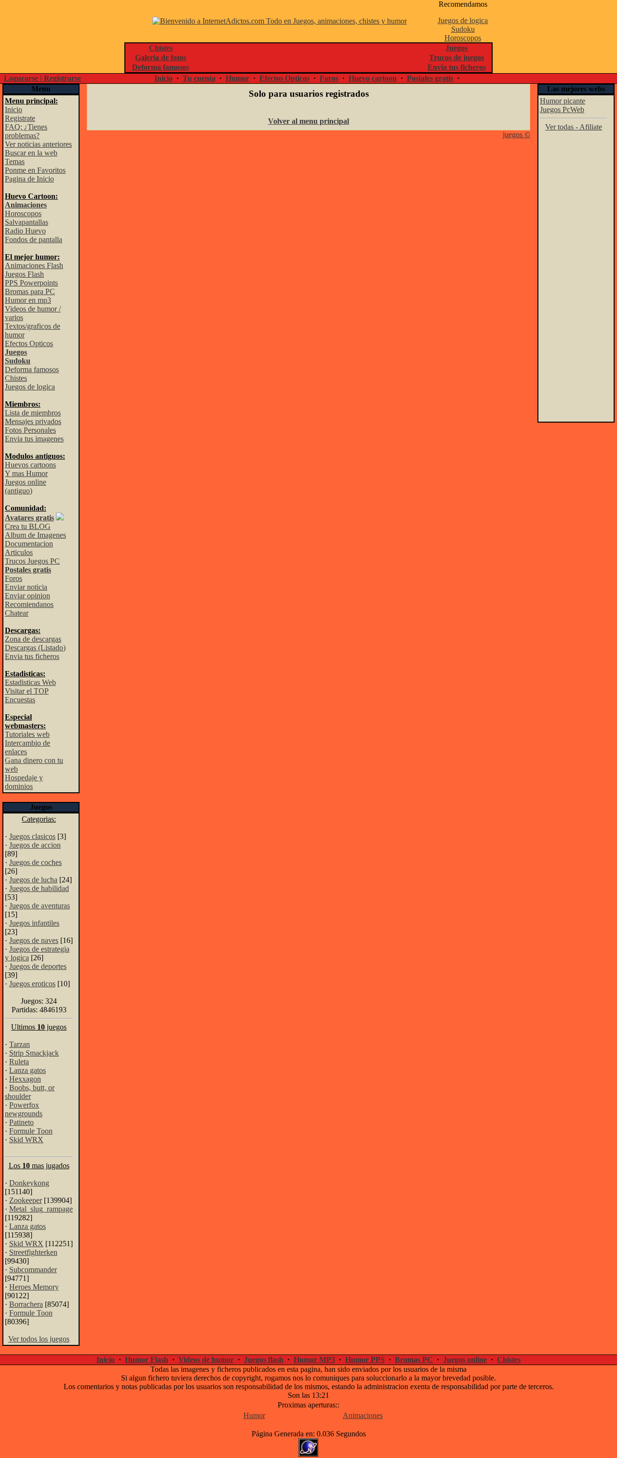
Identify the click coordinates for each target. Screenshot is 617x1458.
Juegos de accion (35, 845)
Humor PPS (365, 1359)
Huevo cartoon (373, 78)
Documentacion (29, 544)
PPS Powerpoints (31, 283)
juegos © (516, 134)
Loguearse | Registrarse (42, 78)
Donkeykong (29, 1183)
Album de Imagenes (35, 535)
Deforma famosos (32, 369)
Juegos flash (263, 1359)
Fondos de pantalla (33, 239)
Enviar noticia (26, 587)
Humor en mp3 (28, 300)
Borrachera (26, 1304)
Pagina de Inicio (29, 179)
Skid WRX (26, 1139)
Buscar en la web (31, 153)
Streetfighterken (33, 1252)
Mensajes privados (33, 421)
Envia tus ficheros (32, 656)
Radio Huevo (25, 231)
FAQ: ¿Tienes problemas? (26, 131)
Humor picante (562, 101)
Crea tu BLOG (28, 526)
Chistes (16, 378)
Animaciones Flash (34, 265)
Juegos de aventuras (39, 906)
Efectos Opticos (284, 78)
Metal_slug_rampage (41, 1209)
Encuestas (20, 700)
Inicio (163, 78)
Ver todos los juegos (38, 1339)
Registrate (20, 118)
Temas (15, 161)
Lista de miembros (33, 413)
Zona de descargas (33, 639)
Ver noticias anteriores (38, 144)
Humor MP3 (314, 1359)
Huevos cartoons (30, 465)
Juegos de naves (33, 940)
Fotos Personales (30, 430)
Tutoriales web (27, 734)
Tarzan (19, 1044)
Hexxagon (25, 1079)
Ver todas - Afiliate (573, 127)
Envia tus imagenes (34, 439)
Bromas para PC (30, 291)
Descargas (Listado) (35, 648)
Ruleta (19, 1062)
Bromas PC (414, 1359)
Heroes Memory (34, 1287)
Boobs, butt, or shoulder (29, 1092)
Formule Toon (31, 1131)
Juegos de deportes (38, 966)
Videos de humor (206, 1359)
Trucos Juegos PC (32, 561)
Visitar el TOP (27, 691)
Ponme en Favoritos (35, 170)
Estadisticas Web (30, 682)
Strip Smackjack (34, 1053)
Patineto (21, 1122)
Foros (329, 78)
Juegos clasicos (32, 836)
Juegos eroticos (32, 984)
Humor (237, 78)
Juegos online (465, 1359)
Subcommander (33, 1269)
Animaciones (363, 1415)
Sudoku (463, 29)
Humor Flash (146, 1359)
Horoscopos (462, 38)
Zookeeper (25, 1200)
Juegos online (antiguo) (25, 486)
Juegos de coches (35, 862)
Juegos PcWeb (562, 109)
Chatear (16, 613)
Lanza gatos (27, 1070)
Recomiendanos (29, 604)
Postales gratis (430, 78)
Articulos (19, 552)
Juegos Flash (24, 274)
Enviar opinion (27, 596)
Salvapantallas (26, 222)
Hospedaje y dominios (24, 782)
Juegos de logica (463, 20)
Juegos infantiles (34, 923)
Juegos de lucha (33, 880)
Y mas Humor (26, 473)
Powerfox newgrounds (23, 1109)
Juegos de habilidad (39, 888)
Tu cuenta (199, 78)
